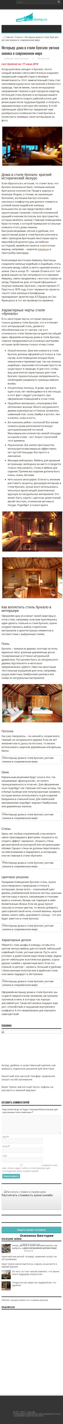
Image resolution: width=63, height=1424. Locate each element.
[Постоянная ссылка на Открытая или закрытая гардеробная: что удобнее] (6, 1289)
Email (5, 1146)
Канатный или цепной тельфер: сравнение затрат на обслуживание (28, 1077)
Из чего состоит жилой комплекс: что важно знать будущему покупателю (35, 1273)
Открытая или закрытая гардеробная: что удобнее (34, 1284)
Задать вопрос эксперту (31, 1229)
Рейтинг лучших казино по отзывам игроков (25, 1300)
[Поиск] (59, 2)
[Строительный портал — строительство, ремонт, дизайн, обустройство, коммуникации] (31, 19)
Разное (19, 37)
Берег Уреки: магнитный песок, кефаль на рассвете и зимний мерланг (27, 1088)
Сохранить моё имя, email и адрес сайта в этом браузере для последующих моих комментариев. (29, 1168)
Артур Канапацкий (22, 58)
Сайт (4, 1155)
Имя (4, 1136)
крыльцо (43, 249)
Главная (9, 37)
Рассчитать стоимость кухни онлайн (27, 1195)
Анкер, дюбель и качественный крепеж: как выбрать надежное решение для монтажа (29, 1067)
